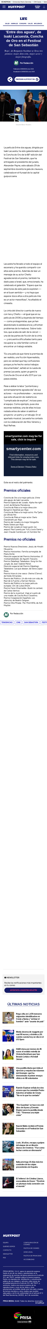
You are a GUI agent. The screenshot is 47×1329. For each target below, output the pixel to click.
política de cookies (31, 1248)
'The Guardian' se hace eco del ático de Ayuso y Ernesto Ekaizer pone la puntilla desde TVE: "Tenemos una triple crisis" (30, 1110)
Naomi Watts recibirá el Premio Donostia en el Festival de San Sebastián (29, 1128)
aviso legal (28, 1252)
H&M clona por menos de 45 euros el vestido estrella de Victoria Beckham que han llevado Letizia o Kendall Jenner (29, 1054)
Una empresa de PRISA (24, 1315)
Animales (14, 23)
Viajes (30, 23)
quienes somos (9, 1246)
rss (4, 1258)
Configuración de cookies (31, 1243)
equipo (5, 1243)
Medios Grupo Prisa (24, 1321)
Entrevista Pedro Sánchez (22, 2)
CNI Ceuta (37, 2)
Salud (7, 23)
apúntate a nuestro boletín (23, 990)
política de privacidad (32, 1256)
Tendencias (7, 622)
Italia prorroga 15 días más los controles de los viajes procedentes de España (29, 1164)
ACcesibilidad (29, 1259)
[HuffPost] (11, 1235)
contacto (7, 1250)
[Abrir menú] (4, 6)
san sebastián (31, 622)
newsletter (8, 1254)
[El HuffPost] (16, 7)
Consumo (22, 23)
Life (23, 19)
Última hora (37, 7)
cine (18, 622)
